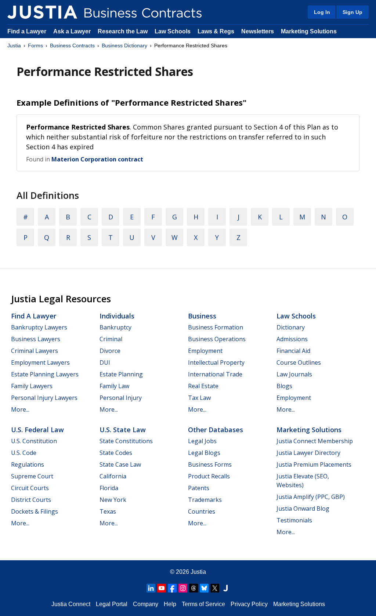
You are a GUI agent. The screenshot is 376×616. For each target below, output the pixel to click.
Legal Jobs (202, 441)
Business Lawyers (35, 339)
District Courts (31, 500)
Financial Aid (293, 351)
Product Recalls (209, 476)
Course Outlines (298, 362)
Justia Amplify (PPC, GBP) (310, 497)
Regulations (27, 464)
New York (113, 500)
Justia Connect (70, 604)
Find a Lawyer (26, 31)
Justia (14, 45)
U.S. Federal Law (37, 429)
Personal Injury (121, 398)
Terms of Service (203, 604)
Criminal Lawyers (34, 351)
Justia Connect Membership (314, 441)
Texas (108, 511)
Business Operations (217, 339)
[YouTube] (161, 588)
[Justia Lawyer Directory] (225, 588)
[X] (214, 588)
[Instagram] (182, 588)
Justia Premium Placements (313, 464)
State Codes (116, 453)
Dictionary (290, 327)
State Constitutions (126, 441)
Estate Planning (121, 374)
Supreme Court (32, 476)
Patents (198, 488)
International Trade (215, 374)
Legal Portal (111, 604)
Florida (109, 488)
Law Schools (173, 31)
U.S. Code (23, 453)
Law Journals (294, 374)
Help (170, 604)
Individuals (117, 315)
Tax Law (199, 398)
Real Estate (203, 386)
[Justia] (42, 12)
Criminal (111, 339)
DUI (105, 362)
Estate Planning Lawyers (45, 374)
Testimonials (294, 520)
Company (145, 604)
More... (20, 409)
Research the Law (123, 31)
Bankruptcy (115, 327)
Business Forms (210, 464)
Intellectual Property (216, 362)
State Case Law (120, 464)
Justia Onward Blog (302, 508)
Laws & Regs (216, 31)
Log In (322, 12)
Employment (205, 351)
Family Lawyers (32, 386)
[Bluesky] (204, 588)
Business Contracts (72, 45)
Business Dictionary (124, 45)
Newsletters (257, 31)
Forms (35, 45)
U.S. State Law (123, 429)
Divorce (110, 351)
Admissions (292, 339)
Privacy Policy (249, 604)
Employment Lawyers (40, 362)
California (113, 476)
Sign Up (352, 12)
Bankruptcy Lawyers (39, 327)
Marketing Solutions (309, 31)
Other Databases (215, 429)
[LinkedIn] (151, 588)
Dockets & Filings (34, 511)
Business (202, 315)
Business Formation (215, 327)
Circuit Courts (30, 488)
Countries (201, 511)
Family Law (114, 386)
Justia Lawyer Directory (308, 453)
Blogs (284, 386)
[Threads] (193, 588)
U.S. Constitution (34, 441)
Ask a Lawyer (72, 31)
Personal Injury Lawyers (44, 398)
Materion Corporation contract (97, 159)
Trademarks (205, 500)
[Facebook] (172, 588)
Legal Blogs (204, 453)
